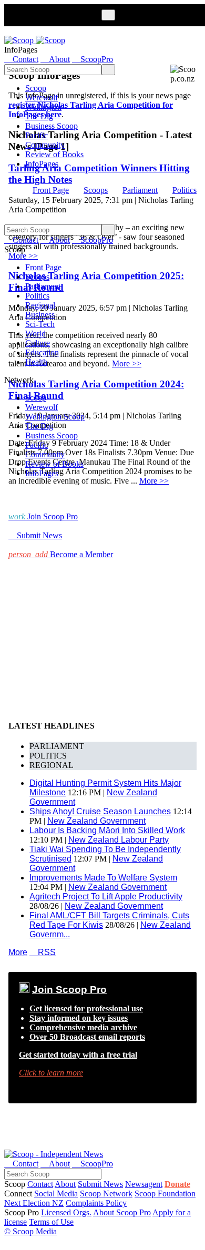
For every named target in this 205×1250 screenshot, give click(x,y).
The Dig (39, 116)
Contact (40, 1184)
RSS (42, 952)
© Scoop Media (30, 1231)
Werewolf (41, 97)
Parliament (140, 190)
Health (36, 361)
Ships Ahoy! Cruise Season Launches (100, 811)
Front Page (51, 190)
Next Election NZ (34, 1202)
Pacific (36, 135)
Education (42, 352)
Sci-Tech (40, 324)
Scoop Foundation (165, 1193)
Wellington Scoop (55, 416)
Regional (40, 305)
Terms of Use (51, 1221)
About (65, 1184)
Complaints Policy (96, 1202)
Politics (184, 190)
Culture (37, 343)
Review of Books (54, 154)
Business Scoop (51, 125)
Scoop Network (106, 1193)
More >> (154, 480)
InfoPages (41, 163)
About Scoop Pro (122, 1212)
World (35, 333)
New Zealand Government (96, 820)
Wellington (43, 107)
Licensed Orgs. (66, 1212)
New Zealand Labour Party (118, 839)
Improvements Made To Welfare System (103, 877)
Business (40, 314)
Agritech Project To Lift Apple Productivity (105, 896)
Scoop (35, 88)
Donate (177, 1184)
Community (45, 144)
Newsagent (143, 1184)
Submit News (100, 1184)
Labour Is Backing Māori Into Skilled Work (107, 830)
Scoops (96, 190)
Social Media (56, 1193)
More (17, 952)
